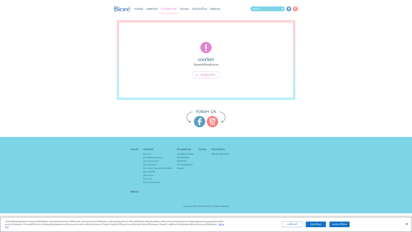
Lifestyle (180, 168)
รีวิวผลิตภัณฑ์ (169, 9)
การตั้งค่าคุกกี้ (292, 224)
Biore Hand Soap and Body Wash (157, 168)
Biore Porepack (149, 164)
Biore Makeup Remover (153, 157)
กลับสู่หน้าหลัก (207, 74)
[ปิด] (406, 224)
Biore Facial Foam (151, 161)
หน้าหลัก (138, 9)
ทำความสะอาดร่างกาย (185, 164)
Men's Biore (148, 175)
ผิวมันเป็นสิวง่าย (183, 157)
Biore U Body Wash (151, 182)
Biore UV (147, 154)
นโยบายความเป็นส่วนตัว (220, 154)
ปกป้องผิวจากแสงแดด (185, 154)
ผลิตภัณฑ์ (152, 9)
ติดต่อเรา (215, 9)
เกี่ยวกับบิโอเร (199, 9)
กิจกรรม (184, 9)
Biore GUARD (149, 171)
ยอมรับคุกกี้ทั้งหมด (339, 224)
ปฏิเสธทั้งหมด (315, 224)
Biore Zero (147, 178)
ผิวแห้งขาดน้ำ (182, 161)
